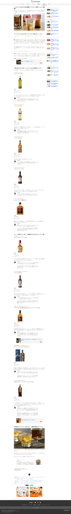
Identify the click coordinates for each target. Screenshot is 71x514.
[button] (22, 4)
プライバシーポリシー (45, 504)
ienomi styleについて (24, 504)
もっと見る (57, 36)
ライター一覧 (30, 504)
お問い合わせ (39, 504)
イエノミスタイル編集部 (42, 13)
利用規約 (35, 504)
